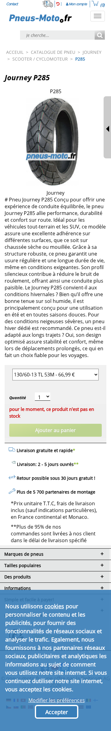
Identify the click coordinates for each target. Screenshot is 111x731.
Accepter (56, 712)
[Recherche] (100, 35)
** (76, 464)
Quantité (17, 397)
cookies (54, 606)
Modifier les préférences (56, 700)
